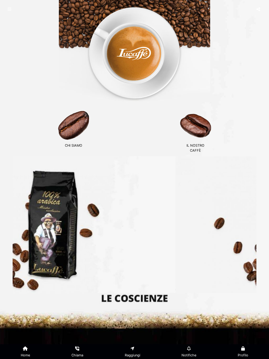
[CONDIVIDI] (259, 9)
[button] (31, 222)
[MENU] (10, 9)
